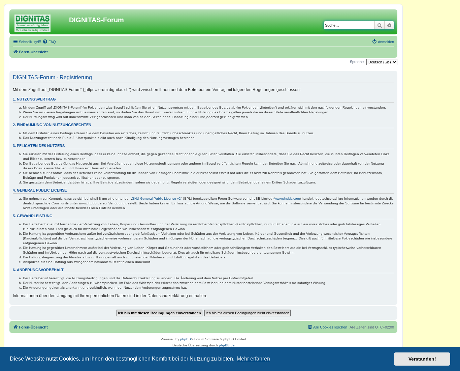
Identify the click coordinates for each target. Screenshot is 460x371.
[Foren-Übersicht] (40, 22)
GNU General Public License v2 (156, 198)
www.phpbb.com (287, 198)
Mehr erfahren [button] (253, 359)
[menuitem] (49, 42)
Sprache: (357, 62)
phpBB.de (227, 345)
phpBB (185, 339)
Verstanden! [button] (422, 359)
